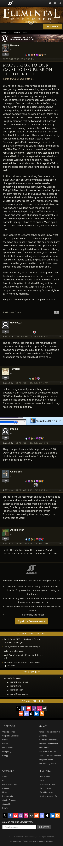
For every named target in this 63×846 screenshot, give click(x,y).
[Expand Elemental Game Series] (5, 694)
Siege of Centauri (46, 759)
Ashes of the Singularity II (49, 731)
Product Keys (45, 788)
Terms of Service (29, 841)
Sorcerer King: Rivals (47, 763)
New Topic (52, 26)
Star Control (44, 747)
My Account (45, 780)
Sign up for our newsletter (17, 822)
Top (60, 337)
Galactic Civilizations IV (48, 739)
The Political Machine (47, 751)
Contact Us (6, 804)
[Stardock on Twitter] (18, 708)
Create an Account (47, 784)
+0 (5, 331)
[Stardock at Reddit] (21, 713)
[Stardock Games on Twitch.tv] (34, 708)
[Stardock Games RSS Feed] (42, 713)
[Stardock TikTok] (31, 713)
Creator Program (9, 800)
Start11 (4, 739)
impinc (14, 429)
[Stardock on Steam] (44, 708)
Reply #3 (8, 442)
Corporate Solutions (10, 735)
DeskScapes (7, 747)
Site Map (49, 841)
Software (8, 726)
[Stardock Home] (10, 3)
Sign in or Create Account (31, 621)
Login (25, 32)
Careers (5, 788)
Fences (5, 743)
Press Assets (7, 796)
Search (17, 32)
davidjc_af (16, 322)
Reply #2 (8, 382)
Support (45, 771)
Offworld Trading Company (50, 755)
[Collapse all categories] (60, 677)
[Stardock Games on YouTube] (29, 708)
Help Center (45, 776)
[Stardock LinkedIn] (36, 713)
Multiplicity (6, 751)
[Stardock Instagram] (39, 708)
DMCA (41, 841)
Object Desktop (8, 731)
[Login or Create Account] (50, 3)
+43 (5, 437)
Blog (4, 780)
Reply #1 (8, 336)
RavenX (14, 45)
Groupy (5, 755)
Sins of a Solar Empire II (48, 743)
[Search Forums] (60, 3)
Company (8, 771)
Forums (5, 808)
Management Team (10, 784)
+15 (5, 377)
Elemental (43, 735)
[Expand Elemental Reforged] (2, 678)
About (4, 776)
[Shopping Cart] (55, 3)
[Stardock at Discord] (26, 713)
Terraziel (15, 369)
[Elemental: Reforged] (31, 16)
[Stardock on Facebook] (23, 708)
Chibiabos (16, 471)
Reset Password (46, 792)
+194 (5, 54)
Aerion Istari (17, 530)
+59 (5, 480)
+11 (5, 538)
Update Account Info (48, 796)
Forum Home (6, 32)
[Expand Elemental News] (5, 686)
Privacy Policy (15, 841)
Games (43, 726)
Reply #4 (8, 490)
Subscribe (44, 827)
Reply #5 (8, 543)
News (4, 792)
